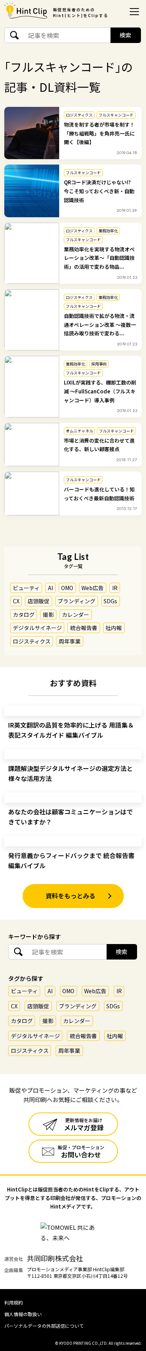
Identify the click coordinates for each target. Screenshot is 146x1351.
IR (115, 588)
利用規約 (13, 1302)
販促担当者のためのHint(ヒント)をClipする (80, 12)
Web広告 (92, 588)
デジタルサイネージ (37, 628)
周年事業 (70, 641)
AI (50, 588)
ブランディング (76, 601)
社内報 (114, 628)
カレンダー (75, 614)
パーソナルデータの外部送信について (44, 1325)
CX (16, 601)
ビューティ (26, 588)
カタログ (24, 614)
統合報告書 (83, 628)
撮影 (48, 614)
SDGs (110, 601)
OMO (67, 588)
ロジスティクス (32, 641)
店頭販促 (38, 601)
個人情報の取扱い (23, 1314)
